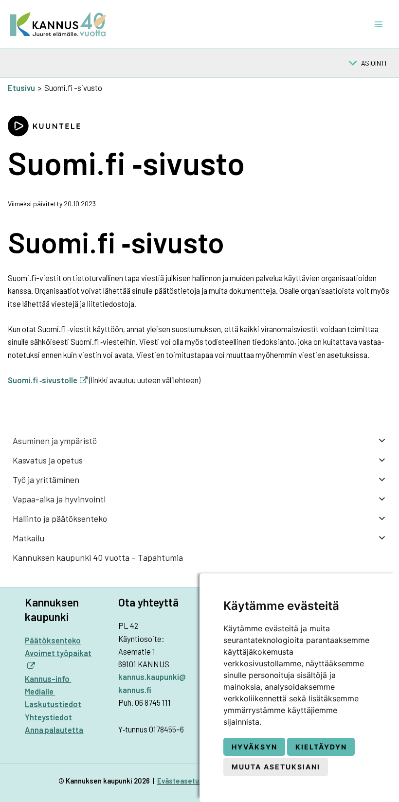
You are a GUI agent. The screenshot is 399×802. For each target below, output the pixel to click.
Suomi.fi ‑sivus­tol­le (42, 380)
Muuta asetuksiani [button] (276, 767)
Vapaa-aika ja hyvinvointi (59, 499)
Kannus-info (48, 678)
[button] (373, 63)
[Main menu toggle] (378, 24)
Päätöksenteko (53, 640)
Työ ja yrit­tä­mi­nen (46, 479)
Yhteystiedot (48, 717)
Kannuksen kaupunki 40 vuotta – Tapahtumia (98, 557)
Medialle (40, 691)
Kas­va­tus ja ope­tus (48, 460)
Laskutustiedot (53, 704)
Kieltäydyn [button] (321, 747)
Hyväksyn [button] (254, 747)
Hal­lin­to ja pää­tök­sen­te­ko (60, 518)
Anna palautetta (54, 729)
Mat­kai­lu (28, 538)
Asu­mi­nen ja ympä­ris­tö (55, 440)
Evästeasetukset (185, 780)
